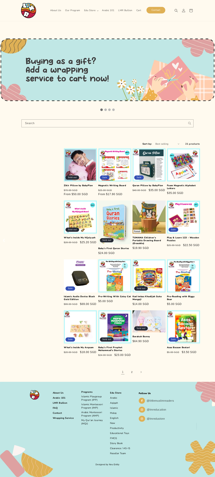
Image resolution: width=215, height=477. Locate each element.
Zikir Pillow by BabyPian (78, 185)
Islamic (114, 408)
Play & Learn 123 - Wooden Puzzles (183, 239)
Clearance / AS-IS (120, 448)
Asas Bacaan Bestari (178, 347)
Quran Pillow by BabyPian (148, 185)
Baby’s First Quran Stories (113, 248)
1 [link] (123, 372)
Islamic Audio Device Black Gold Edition (79, 298)
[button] (91, 10)
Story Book (116, 443)
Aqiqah (114, 403)
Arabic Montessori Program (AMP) (91, 414)
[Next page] (141, 372)
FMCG (113, 438)
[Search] (189, 123)
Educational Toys (119, 433)
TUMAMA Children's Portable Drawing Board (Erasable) (147, 240)
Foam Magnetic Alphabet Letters (181, 187)
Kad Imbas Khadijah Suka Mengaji (147, 298)
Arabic (113, 397)
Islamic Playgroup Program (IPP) (91, 398)
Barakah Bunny (141, 336)
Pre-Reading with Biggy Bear (181, 298)
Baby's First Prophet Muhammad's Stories (110, 349)
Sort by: (147, 143)
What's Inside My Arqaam (79, 347)
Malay (113, 413)
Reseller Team (118, 453)
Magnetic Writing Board (112, 185)
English (114, 418)
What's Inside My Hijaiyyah (80, 237)
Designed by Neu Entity (107, 464)
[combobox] (107, 123)
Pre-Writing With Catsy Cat (114, 296)
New (112, 423)
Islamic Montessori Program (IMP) (92, 406)
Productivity (117, 428)
